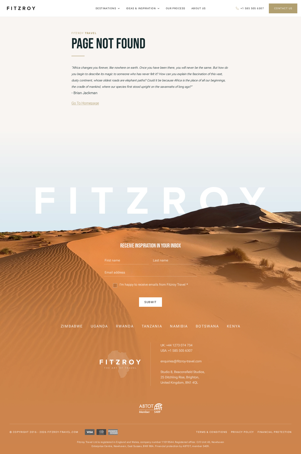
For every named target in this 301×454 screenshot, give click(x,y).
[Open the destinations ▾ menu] (119, 8)
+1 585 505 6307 (180, 350)
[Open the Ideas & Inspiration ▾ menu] (158, 8)
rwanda (125, 326)
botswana (207, 326)
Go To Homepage (85, 103)
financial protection (275, 432)
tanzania (152, 326)
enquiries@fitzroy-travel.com (181, 361)
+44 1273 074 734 (179, 345)
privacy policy (242, 432)
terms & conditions (211, 432)
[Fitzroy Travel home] (120, 364)
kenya (233, 326)
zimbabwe (72, 326)
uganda (99, 326)
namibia (179, 326)
